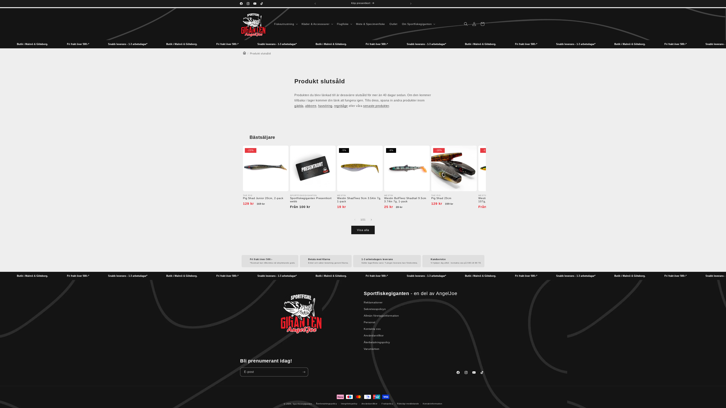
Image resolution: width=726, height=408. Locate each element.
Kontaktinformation (432, 404)
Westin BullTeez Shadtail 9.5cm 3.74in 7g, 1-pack (405, 200)
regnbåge (341, 105)
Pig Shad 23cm (441, 198)
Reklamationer (373, 302)
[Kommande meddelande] (411, 3)
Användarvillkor (374, 335)
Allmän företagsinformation (381, 315)
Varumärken (371, 348)
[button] (285, 24)
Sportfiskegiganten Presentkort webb (311, 200)
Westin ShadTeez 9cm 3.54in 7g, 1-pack (359, 200)
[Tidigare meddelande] (315, 3)
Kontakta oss (372, 328)
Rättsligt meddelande (408, 404)
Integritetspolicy (349, 404)
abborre (310, 105)
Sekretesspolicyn (375, 309)
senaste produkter (376, 105)
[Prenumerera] (304, 372)
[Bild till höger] (371, 220)
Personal (369, 322)
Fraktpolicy (387, 404)
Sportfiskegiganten (302, 404)
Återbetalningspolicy (377, 342)
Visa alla (363, 230)
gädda (298, 105)
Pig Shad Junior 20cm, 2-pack (263, 198)
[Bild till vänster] (355, 220)
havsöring (325, 105)
